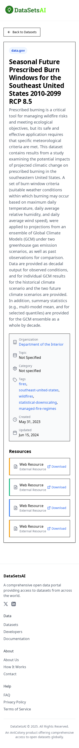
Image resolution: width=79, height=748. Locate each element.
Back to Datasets (25, 32)
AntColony (17, 732)
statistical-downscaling (38, 402)
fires (22, 383)
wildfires (26, 396)
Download (59, 466)
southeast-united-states (39, 390)
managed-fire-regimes (37, 408)
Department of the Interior (41, 344)
